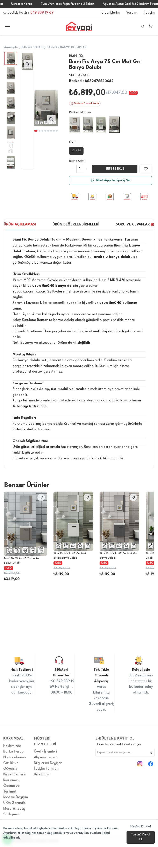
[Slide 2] (39, 131)
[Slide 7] (54, 131)
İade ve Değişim (15, 797)
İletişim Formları (46, 768)
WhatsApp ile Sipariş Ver (113, 180)
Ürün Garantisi (14, 803)
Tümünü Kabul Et (140, 837)
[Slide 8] (57, 131)
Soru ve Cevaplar (135, 224)
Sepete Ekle (115, 168)
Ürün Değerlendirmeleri (75, 224)
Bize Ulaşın (42, 774)
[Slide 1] (35, 131)
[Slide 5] (48, 131)
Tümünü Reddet (140, 826)
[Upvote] (73, 169)
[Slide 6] (51, 131)
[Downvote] (86, 169)
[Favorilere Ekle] (145, 169)
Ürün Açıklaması (20, 224)
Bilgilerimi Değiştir (48, 763)
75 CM (76, 150)
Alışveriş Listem (46, 757)
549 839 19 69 (41, 12)
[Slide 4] (45, 131)
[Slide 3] (42, 131)
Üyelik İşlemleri (45, 751)
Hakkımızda (12, 746)
